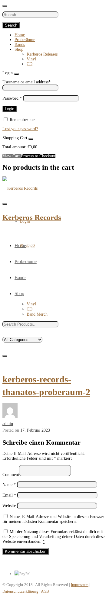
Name (9, 484)
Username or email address (26, 82)
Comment (10, 474)
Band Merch (37, 314)
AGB (45, 591)
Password (12, 98)
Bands (20, 44)
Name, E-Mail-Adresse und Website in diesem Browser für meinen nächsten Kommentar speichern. (53, 519)
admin (7, 423)
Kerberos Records (31, 217)
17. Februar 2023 (35, 430)
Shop (19, 49)
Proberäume (25, 39)
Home (20, 35)
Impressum (79, 584)
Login (25, 221)
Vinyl (31, 59)
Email (9, 495)
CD (29, 64)
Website (9, 506)
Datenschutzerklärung (20, 591)
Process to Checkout (38, 156)
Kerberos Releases (42, 54)
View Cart (11, 156)
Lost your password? (20, 129)
